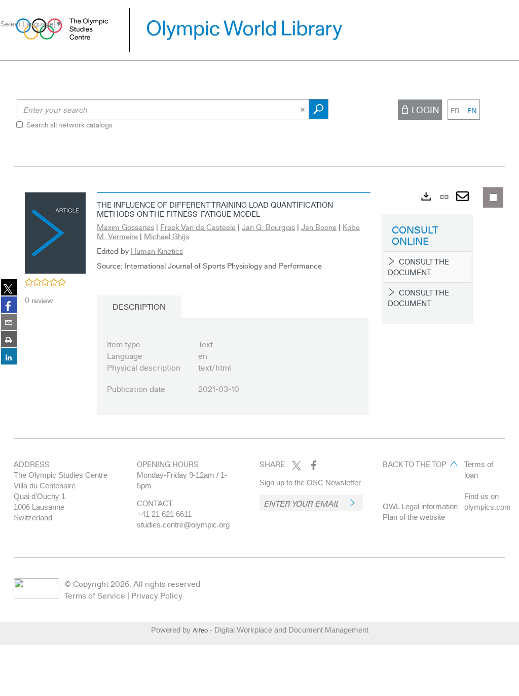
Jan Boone (319, 227)
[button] (55, 231)
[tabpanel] (259, 310)
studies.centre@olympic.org (183, 524)
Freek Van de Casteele (198, 227)
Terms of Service (94, 595)
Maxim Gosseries (125, 227)
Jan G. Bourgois (268, 227)
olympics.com (487, 507)
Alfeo (200, 630)
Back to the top (414, 464)
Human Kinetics (157, 250)
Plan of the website (414, 517)
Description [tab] (139, 306)
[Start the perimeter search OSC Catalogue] (318, 109)
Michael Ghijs (166, 236)
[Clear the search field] (303, 109)
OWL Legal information (420, 506)
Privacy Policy (156, 595)
